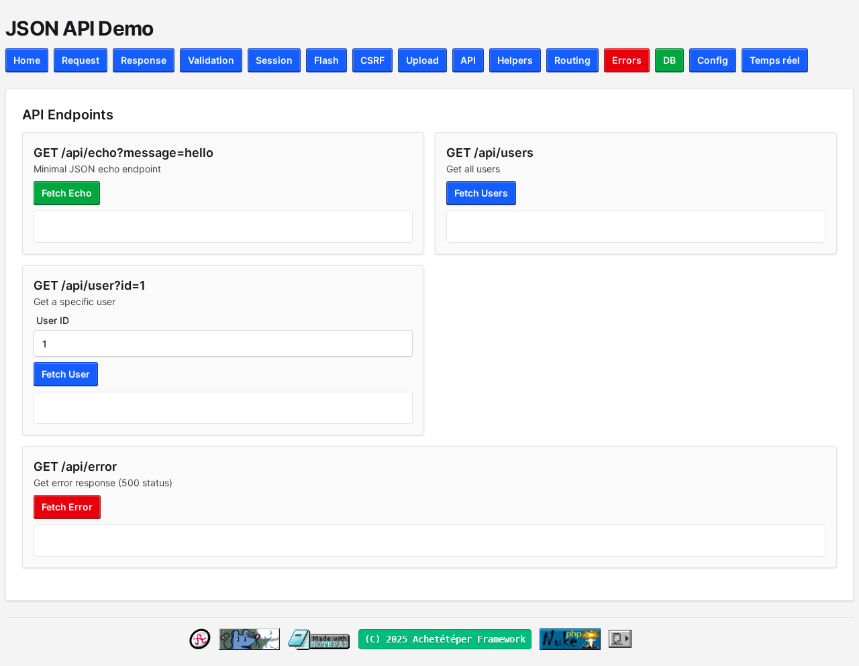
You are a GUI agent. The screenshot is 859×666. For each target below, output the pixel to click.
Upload (422, 60)
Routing (572, 60)
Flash (326, 60)
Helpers (515, 60)
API (468, 60)
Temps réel (775, 60)
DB (669, 60)
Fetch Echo (67, 193)
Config (712, 60)
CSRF (372, 60)
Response (143, 60)
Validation (211, 60)
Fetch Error (67, 506)
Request (80, 60)
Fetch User (66, 374)
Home (26, 60)
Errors (627, 60)
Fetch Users (481, 193)
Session (274, 60)
